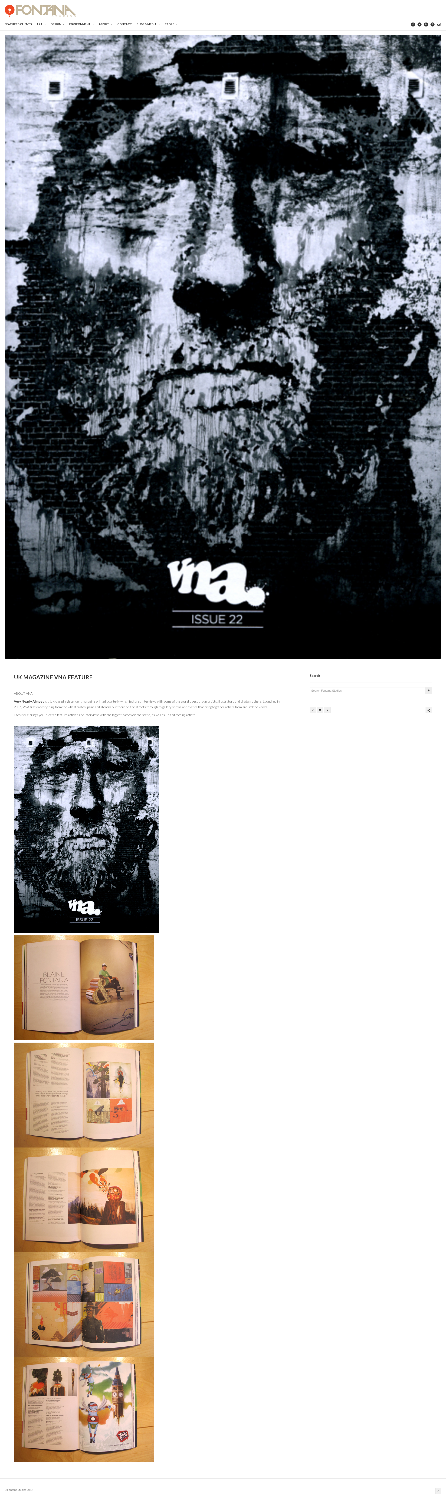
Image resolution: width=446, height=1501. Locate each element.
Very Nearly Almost (29, 701)
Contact (124, 24)
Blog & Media (147, 24)
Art (39, 24)
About (104, 24)
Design (56, 24)
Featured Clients (18, 24)
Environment (80, 24)
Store (170, 24)
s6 (439, 24)
